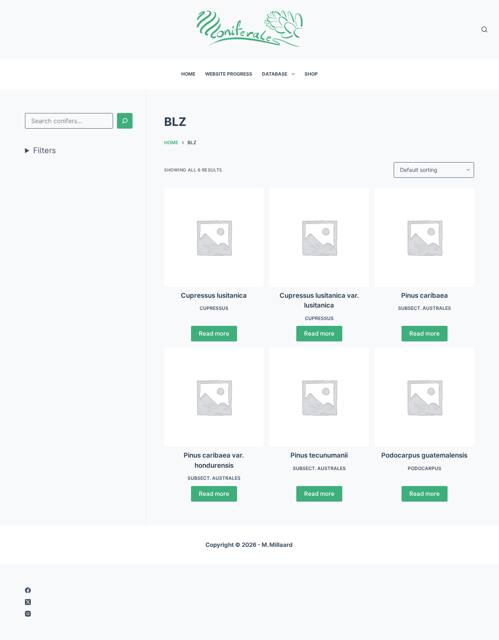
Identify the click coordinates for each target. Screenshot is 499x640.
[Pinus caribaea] (424, 237)
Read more (214, 333)
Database (274, 74)
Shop (311, 74)
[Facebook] (132, 590)
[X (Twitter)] (132, 602)
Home (188, 74)
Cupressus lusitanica (214, 295)
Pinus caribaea (424, 295)
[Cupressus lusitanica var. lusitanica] (319, 237)
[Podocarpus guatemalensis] (424, 397)
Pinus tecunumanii (319, 455)
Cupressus (214, 308)
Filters (44, 150)
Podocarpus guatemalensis (424, 455)
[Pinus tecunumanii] (319, 397)
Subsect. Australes (424, 308)
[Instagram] (132, 614)
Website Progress (228, 74)
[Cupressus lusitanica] (214, 237)
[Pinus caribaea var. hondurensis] (214, 397)
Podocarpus (424, 468)
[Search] (484, 29)
